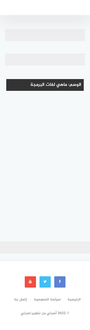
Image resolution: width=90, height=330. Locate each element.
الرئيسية (74, 299)
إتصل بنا (20, 299)
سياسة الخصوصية (47, 299)
